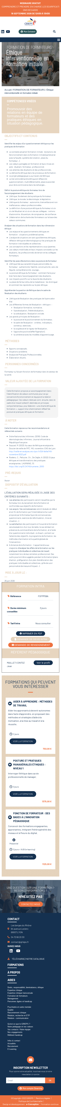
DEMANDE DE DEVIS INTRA (32, 639)
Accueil (8, 90)
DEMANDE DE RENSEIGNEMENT (32, 645)
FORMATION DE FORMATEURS (29, 90)
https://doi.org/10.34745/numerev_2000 (26, 466)
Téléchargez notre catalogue (28, 958)
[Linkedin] (11, 950)
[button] (58, 39)
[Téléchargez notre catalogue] (9, 959)
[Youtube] (7, 31)
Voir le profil (43, 662)
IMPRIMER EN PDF (32, 633)
